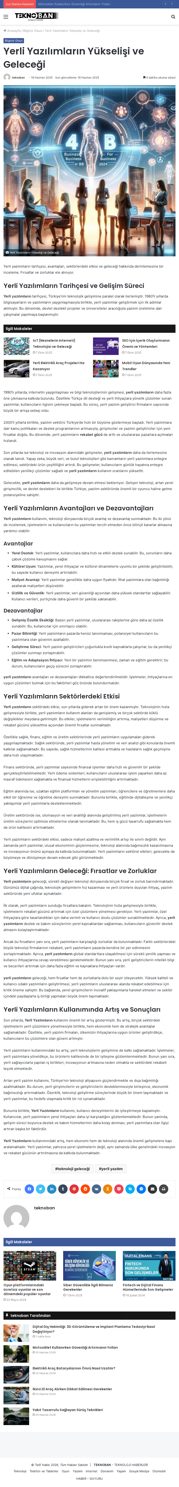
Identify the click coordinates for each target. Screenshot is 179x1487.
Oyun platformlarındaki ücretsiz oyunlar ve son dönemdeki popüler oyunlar (27, 1289)
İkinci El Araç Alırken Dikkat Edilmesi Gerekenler (72, 1389)
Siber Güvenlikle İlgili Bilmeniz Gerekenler (88, 1287)
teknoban (18, 77)
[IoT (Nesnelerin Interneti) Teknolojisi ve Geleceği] (16, 346)
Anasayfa (13, 30)
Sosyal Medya (139, 1471)
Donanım (107, 1471)
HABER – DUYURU (89, 1478)
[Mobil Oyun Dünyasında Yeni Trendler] (106, 368)
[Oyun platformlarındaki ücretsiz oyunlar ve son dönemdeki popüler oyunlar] (29, 1266)
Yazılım (78, 1471)
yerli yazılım (112, 1168)
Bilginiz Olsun (32, 30)
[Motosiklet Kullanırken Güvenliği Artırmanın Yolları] (16, 1354)
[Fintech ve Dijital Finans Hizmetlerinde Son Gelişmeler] (149, 1266)
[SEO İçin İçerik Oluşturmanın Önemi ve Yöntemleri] (106, 346)
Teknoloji (20, 1471)
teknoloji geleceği (74, 1168)
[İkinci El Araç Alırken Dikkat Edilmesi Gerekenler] (16, 1395)
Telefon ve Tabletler (44, 1471)
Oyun (65, 1471)
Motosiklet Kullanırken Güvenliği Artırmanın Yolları (75, 1347)
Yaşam (121, 1471)
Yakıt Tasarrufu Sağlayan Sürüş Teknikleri (68, 1410)
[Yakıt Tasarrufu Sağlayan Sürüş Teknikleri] (16, 1416)
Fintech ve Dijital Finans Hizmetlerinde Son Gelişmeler (148, 1287)
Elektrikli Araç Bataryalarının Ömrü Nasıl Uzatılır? (72, 4)
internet (91, 1471)
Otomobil (158, 1471)
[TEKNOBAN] (36, 16)
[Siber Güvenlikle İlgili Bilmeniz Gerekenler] (89, 1266)
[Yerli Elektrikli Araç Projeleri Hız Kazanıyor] (16, 368)
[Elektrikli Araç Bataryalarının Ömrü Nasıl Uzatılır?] (16, 1374)
